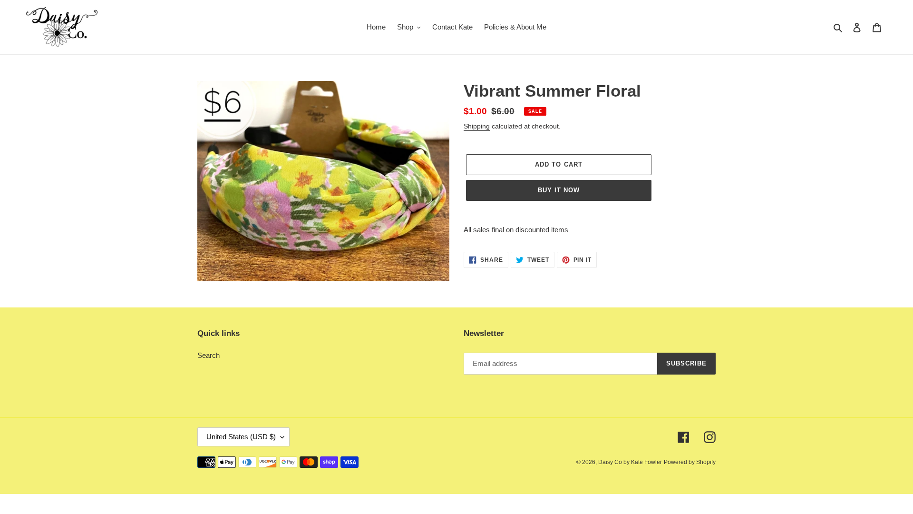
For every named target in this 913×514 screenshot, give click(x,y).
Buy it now (559, 190)
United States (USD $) (241, 437)
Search (208, 355)
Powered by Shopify (690, 462)
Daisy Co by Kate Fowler (630, 462)
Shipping (477, 126)
